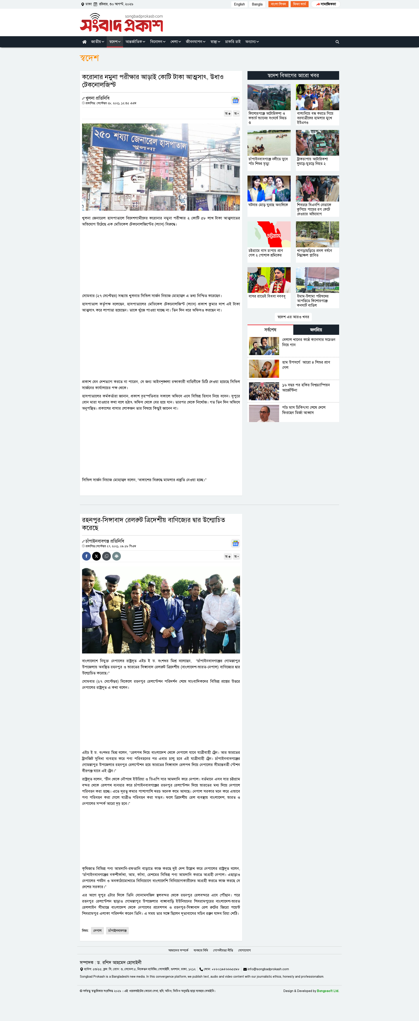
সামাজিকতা (328, 4)
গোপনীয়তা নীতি (223, 950)
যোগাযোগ (244, 950)
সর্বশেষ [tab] (270, 330)
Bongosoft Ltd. (328, 991)
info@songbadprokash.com (268, 969)
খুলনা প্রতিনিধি (98, 98)
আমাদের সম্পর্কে (178, 950)
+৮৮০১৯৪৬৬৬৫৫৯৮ (226, 969)
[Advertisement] (161, 260)
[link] (278, 4)
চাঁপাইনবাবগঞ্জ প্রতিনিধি (105, 541)
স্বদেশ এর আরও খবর (293, 317)
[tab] (270, 330)
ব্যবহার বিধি (201, 950)
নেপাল (97, 931)
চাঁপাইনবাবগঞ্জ (117, 931)
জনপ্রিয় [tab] (316, 330)
